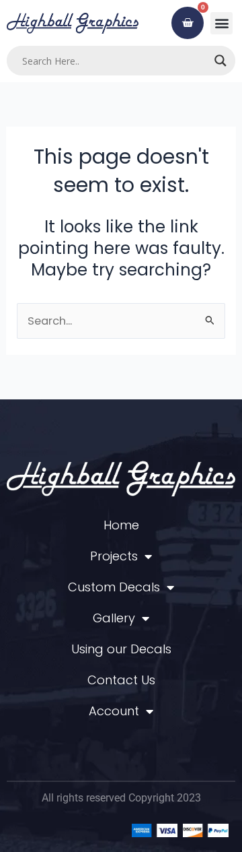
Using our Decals (121, 649)
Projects (114, 556)
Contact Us (121, 679)
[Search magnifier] (220, 60)
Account (114, 710)
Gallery (114, 618)
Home (121, 525)
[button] (221, 23)
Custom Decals (114, 587)
